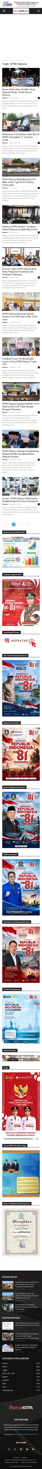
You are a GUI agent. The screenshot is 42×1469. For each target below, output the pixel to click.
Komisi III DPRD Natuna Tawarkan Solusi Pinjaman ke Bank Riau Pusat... (20, 228)
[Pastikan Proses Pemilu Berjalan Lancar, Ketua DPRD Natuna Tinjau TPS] (21, 346)
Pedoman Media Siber (12, 1462)
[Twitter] (15, 1449)
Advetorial (6, 355)
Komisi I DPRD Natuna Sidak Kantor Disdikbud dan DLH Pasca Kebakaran (20, 500)
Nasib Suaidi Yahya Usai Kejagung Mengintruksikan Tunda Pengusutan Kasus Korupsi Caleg (27, 1336)
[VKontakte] (27, 1449)
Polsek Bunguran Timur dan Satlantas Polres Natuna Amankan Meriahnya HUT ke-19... (26, 1295)
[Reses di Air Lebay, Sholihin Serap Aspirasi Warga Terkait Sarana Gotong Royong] (21, 77)
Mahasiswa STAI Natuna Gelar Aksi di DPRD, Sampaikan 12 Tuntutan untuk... (20, 137)
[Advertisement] (21, 36)
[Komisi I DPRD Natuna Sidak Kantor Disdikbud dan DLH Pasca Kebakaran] (21, 486)
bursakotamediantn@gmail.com (26, 1434)
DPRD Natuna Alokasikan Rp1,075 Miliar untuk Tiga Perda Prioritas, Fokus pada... (19, 182)
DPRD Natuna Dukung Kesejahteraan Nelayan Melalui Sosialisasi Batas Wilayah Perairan (20, 454)
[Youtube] (33, 1449)
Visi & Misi (16, 1458)
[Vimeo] (21, 1449)
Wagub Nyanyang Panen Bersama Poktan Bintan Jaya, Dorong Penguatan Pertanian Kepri (27, 1284)
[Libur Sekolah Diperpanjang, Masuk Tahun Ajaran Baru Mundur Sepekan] (7, 1326)
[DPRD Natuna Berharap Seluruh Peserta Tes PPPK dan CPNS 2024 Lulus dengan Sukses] (21, 301)
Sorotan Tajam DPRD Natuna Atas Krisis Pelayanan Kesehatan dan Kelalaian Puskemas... (19, 271)
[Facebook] (9, 1449)
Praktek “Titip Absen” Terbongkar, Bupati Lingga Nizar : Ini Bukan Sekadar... (26, 1347)
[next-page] (27, 524)
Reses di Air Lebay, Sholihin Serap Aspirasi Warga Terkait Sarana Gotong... (18, 92)
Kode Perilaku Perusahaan (29, 1462)
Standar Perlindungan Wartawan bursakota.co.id (20, 1460)
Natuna (5, 85)
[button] (3, 11)
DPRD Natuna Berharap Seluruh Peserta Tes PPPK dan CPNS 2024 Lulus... (19, 316)
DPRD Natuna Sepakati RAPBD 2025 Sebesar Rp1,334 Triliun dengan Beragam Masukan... (20, 406)
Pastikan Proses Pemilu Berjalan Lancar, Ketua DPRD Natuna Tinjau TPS (19, 361)
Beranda (5, 61)
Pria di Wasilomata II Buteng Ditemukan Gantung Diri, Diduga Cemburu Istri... (26, 1307)
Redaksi (5, 98)
